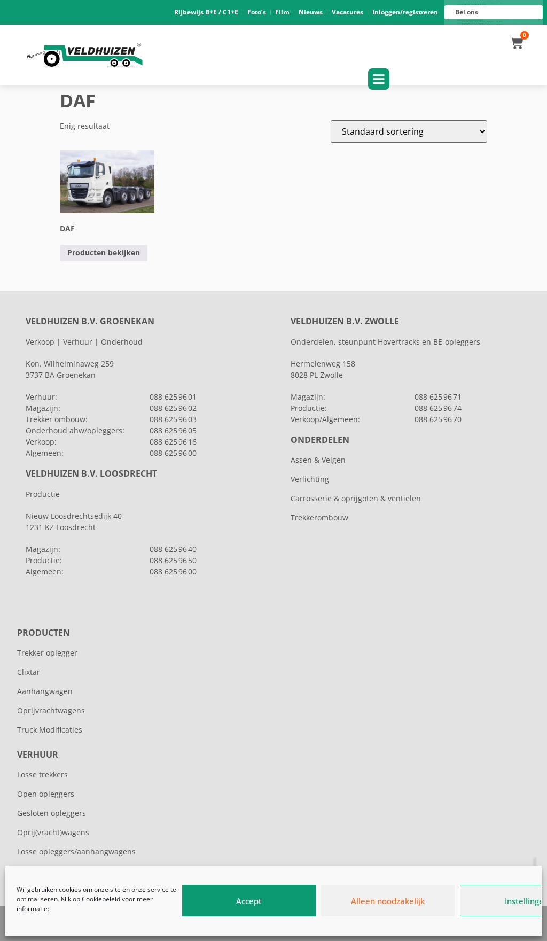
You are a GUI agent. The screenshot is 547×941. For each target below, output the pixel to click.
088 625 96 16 (173, 442)
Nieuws (311, 12)
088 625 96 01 (173, 397)
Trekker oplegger (47, 653)
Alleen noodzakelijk (388, 901)
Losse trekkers (42, 774)
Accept (249, 901)
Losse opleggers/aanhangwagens (76, 851)
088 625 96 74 (438, 408)
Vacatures (347, 12)
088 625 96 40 (173, 549)
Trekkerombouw (319, 517)
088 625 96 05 (173, 430)
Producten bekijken (103, 252)
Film (282, 12)
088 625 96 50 (173, 560)
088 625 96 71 (438, 397)
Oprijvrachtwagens (51, 710)
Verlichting (310, 479)
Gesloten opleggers (51, 813)
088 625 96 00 (173, 453)
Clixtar (28, 672)
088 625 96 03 (173, 419)
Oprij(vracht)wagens (53, 832)
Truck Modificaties (49, 730)
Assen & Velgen (318, 460)
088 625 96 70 (438, 419)
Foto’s (256, 12)
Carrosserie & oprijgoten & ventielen (356, 498)
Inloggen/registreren (405, 12)
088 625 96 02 (173, 408)
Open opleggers (45, 794)
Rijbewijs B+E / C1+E (206, 12)
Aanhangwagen (45, 691)
